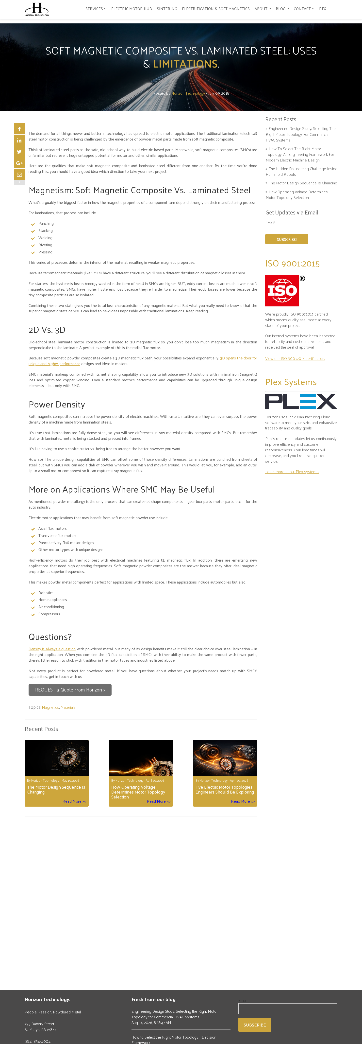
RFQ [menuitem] (323, 8)
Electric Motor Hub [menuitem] (131, 8)
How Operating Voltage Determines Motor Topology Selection (297, 194)
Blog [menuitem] (280, 8)
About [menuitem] (261, 8)
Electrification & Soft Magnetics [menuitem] (216, 8)
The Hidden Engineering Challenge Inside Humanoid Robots (301, 171)
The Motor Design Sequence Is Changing (303, 182)
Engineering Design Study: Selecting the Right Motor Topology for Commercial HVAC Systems (301, 134)
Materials (68, 707)
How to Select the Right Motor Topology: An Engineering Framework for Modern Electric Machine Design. (300, 154)
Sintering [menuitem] (167, 8)
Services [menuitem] (94, 8)
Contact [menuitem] (302, 8)
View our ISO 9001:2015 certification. (295, 358)
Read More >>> (74, 801)
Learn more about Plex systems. (292, 471)
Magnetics (50, 707)
